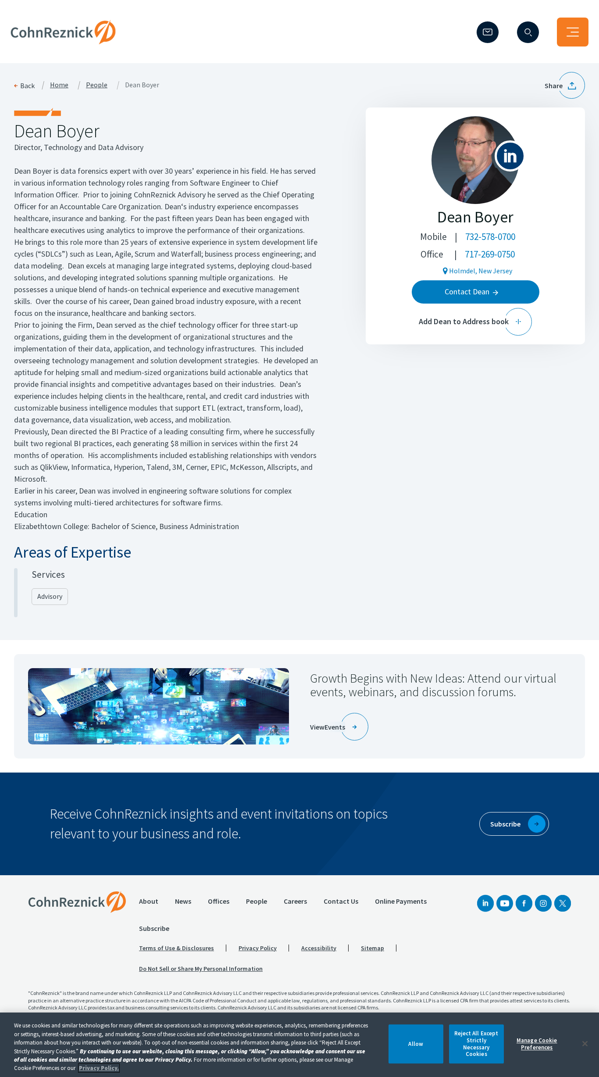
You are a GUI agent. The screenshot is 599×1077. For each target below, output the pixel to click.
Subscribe (154, 928)
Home (59, 85)
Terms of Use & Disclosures (176, 948)
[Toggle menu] (572, 32)
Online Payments (401, 901)
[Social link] (485, 903)
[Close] (585, 1043)
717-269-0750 (490, 254)
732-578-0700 (490, 237)
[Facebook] (524, 903)
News (183, 901)
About (148, 901)
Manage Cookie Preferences (537, 1044)
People (96, 85)
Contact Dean (467, 291)
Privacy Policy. (99, 1068)
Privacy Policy (258, 948)
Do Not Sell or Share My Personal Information (201, 969)
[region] (299, 1045)
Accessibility (318, 948)
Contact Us (341, 901)
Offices (218, 901)
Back (27, 85)
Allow (415, 1044)
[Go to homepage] (77, 902)
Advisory (49, 596)
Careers (295, 901)
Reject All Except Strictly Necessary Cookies (476, 1044)
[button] (565, 85)
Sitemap (372, 948)
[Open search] (528, 32)
